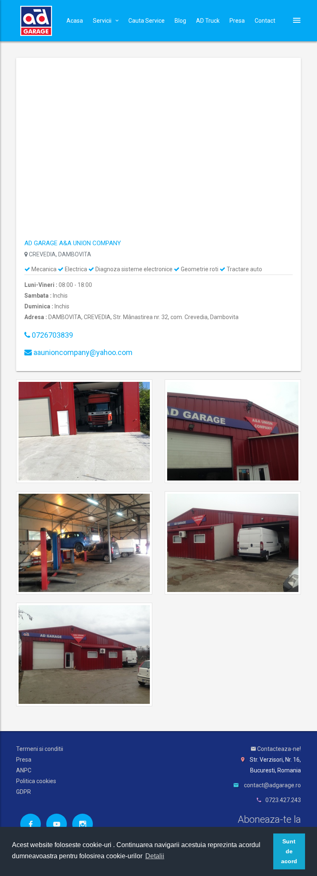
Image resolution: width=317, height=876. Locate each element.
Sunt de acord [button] (289, 851)
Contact (265, 20)
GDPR (23, 791)
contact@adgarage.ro (272, 785)
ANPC (23, 770)
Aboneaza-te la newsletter (269, 825)
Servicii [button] (102, 20)
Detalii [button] (154, 855)
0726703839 (51, 335)
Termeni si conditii (39, 749)
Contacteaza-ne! (278, 749)
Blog (180, 20)
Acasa (74, 20)
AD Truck (208, 20)
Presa (237, 20)
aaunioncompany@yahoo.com (82, 352)
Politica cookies (36, 781)
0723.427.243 (283, 800)
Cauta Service (146, 20)
